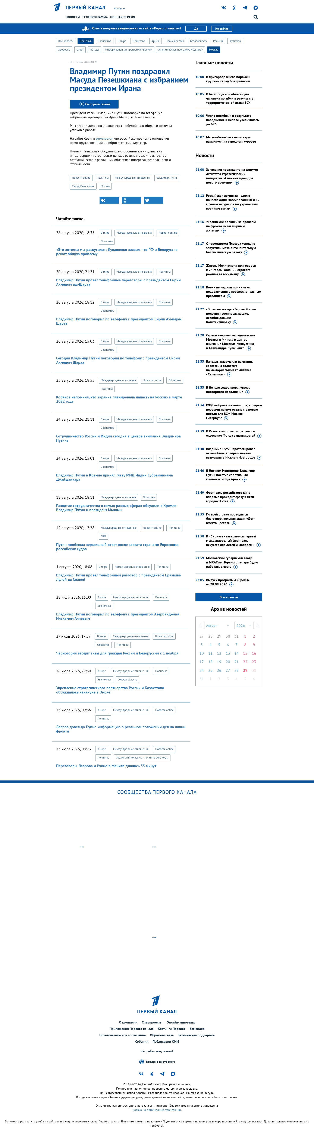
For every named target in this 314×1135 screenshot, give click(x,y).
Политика (85, 41)
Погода (94, 49)
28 (210, 636)
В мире (122, 41)
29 (219, 636)
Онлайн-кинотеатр (181, 1022)
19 (219, 661)
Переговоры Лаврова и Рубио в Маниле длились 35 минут (106, 765)
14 (236, 653)
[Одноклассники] (131, 200)
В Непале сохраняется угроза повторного (228, 389)
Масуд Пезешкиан (83, 186)
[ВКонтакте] (109, 200)
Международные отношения (132, 178)
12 (219, 653)
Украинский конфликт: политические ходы (142, 757)
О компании (128, 1022)
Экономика (104, 41)
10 (202, 653)
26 (219, 670)
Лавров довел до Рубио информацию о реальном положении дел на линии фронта (120, 729)
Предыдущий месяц (200, 625)
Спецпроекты (152, 1022)
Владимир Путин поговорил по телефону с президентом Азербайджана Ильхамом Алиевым (117, 616)
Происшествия (175, 41)
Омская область (127, 679)
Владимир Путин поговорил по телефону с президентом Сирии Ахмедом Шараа (119, 321)
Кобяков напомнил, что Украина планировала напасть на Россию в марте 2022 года (119, 399)
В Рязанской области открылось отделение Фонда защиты (230, 433)
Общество (139, 41)
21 (236, 661)
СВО (103, 536)
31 (236, 636)
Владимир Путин (167, 178)
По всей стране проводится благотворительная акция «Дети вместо (230, 518)
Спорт (80, 49)
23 (254, 661)
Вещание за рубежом (160, 1062)
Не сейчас (221, 28)
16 (254, 653)
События (141, 1041)
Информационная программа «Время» (128, 49)
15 (245, 653)
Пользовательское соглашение (122, 1035)
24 (202, 670)
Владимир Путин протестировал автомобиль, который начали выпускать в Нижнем (230, 453)
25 (210, 670)
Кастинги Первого (171, 1028)
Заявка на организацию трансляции (157, 1110)
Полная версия (122, 17)
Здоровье (64, 49)
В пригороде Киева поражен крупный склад (228, 79)
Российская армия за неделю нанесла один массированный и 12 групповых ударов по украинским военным (233, 201)
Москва (213, 49)
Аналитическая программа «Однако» (180, 49)
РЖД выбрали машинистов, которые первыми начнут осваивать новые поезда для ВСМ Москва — (234, 411)
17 (202, 661)
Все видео (197, 1028)
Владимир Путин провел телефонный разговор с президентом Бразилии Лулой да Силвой (118, 577)
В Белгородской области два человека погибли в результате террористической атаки (229, 98)
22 (245, 661)
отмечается (104, 138)
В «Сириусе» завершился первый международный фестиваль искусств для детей (231, 540)
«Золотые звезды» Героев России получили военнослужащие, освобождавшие (231, 315)
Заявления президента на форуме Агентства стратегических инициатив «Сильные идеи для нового (232, 175)
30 (228, 636)
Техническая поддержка (196, 1035)
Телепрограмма (95, 17)
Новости (73, 17)
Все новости (65, 41)
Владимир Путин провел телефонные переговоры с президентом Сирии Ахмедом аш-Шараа (118, 282)
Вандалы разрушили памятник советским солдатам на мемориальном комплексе (229, 367)
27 (202, 636)
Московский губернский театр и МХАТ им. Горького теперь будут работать (232, 562)
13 (228, 653)
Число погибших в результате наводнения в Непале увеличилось (232, 119)
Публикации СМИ (166, 1041)
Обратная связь (162, 1035)
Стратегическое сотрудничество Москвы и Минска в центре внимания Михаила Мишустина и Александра (230, 341)
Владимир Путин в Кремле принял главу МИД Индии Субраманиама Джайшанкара (114, 477)
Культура (235, 41)
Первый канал (86, 8)
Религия (218, 41)
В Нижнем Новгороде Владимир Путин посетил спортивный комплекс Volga (230, 474)
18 (210, 661)
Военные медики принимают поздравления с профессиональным (233, 291)
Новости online (81, 178)
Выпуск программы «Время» (228, 582)
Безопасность (198, 41)
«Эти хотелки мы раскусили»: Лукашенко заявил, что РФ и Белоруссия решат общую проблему (117, 251)
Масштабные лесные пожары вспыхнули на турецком (231, 139)
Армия (155, 41)
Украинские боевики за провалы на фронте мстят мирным (231, 226)
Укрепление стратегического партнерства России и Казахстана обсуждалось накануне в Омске (110, 690)
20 (228, 661)
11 (210, 653)
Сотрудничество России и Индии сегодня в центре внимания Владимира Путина (118, 438)
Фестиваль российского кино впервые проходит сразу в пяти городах (230, 496)
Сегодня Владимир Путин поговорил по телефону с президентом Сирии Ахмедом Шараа (118, 360)
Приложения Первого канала (132, 1028)
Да (196, 28)
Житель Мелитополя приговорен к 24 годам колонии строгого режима (231, 269)
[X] (153, 200)
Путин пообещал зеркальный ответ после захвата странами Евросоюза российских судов (117, 546)
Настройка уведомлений (157, 1051)
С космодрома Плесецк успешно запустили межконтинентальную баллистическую (231, 247)
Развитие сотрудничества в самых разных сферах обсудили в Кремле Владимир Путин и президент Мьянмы (116, 507)
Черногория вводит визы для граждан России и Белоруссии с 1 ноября (117, 653)
